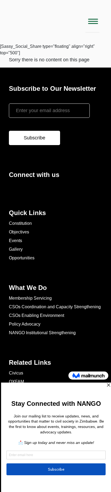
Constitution (20, 223)
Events (15, 240)
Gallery (16, 249)
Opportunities (21, 258)
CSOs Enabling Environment (36, 315)
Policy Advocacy (24, 324)
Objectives (19, 232)
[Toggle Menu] (92, 21)
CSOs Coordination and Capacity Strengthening (55, 306)
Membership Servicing (30, 298)
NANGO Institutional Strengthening (42, 332)
